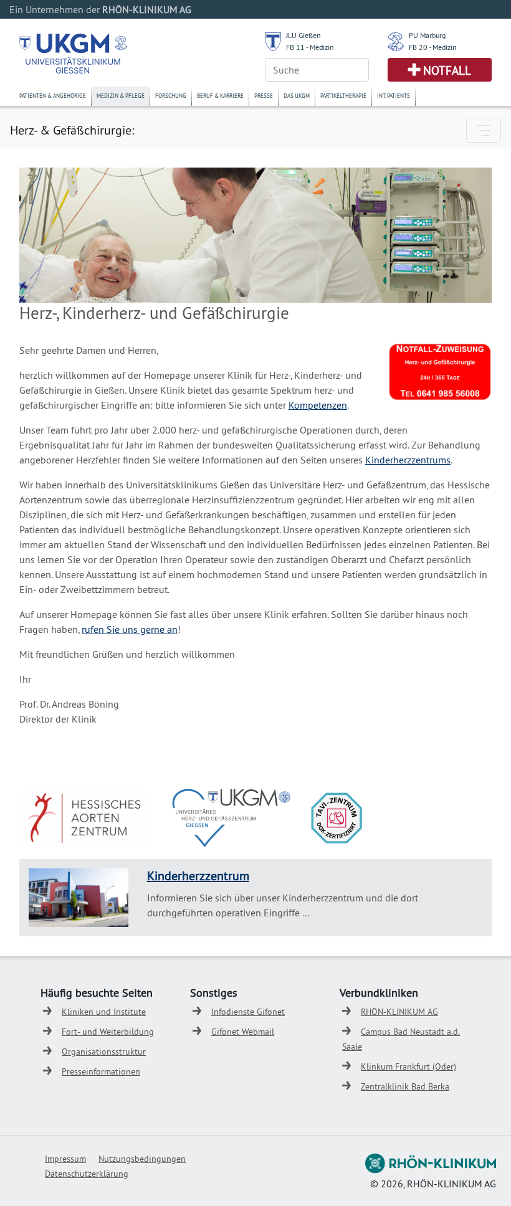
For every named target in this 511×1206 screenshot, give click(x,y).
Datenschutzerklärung (86, 1173)
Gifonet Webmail (242, 1031)
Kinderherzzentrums (408, 459)
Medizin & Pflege (121, 95)
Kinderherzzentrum (198, 875)
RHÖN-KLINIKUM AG (399, 1011)
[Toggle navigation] (483, 130)
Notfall (447, 70)
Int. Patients (393, 95)
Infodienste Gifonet (248, 1011)
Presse (263, 95)
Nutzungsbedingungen (142, 1158)
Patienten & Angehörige (52, 95)
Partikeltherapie (343, 95)
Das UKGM (297, 95)
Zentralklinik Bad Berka (405, 1086)
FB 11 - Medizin (310, 47)
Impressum (65, 1158)
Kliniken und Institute (104, 1011)
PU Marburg (427, 35)
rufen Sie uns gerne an (130, 629)
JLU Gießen (303, 35)
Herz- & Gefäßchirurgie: (72, 130)
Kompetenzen (318, 405)
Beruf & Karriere (220, 95)
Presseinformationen (101, 1071)
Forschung (170, 95)
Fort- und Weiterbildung (108, 1031)
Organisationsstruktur (104, 1051)
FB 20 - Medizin (433, 47)
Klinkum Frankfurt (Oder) (408, 1066)
